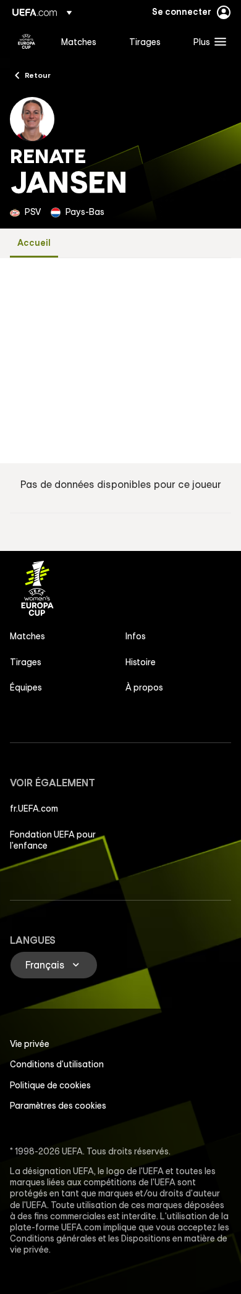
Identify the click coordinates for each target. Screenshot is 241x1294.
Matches (27, 636)
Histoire (140, 662)
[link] (78, 41)
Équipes (26, 687)
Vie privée (29, 1044)
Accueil (34, 243)
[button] (207, 41)
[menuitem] (84, 41)
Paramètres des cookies (58, 1106)
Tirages (25, 662)
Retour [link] (38, 74)
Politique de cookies (50, 1085)
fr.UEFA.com (34, 808)
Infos (135, 636)
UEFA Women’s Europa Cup (26, 41)
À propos (144, 687)
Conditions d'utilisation (57, 1064)
